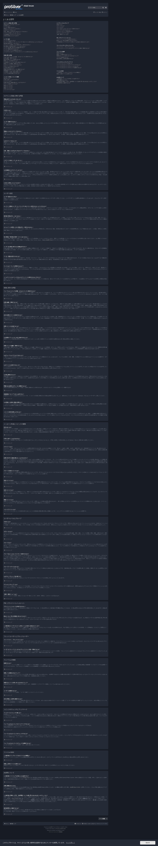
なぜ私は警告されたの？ (9, 67)
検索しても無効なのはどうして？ (64, 54)
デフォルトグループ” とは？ (63, 32)
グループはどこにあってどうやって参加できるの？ (68, 28)
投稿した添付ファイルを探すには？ (65, 73)
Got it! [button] (148, 842)
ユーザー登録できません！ (10, 27)
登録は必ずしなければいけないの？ (12, 24)
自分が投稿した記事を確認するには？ (65, 58)
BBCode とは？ (7, 78)
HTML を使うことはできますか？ (11, 79)
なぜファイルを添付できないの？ (11, 66)
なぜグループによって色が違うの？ (65, 31)
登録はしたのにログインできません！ (12, 28)
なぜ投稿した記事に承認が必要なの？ (12, 72)
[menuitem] (15, 12)
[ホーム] (13, 6)
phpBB (50, 826)
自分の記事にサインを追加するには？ (12, 59)
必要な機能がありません (62, 80)
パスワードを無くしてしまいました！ (12, 32)
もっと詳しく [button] (70, 842)
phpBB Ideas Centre (75, 787)
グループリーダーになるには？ (64, 30)
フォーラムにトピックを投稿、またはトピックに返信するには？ (18, 56)
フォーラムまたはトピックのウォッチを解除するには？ (69, 67)
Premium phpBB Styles (61, 828)
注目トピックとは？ (8, 86)
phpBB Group (49, 240)
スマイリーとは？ (8, 81)
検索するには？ (60, 52)
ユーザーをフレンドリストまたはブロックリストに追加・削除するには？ (73, 48)
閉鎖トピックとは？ (8, 88)
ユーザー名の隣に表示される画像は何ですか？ (14, 47)
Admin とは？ (60, 24)
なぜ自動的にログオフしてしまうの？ (12, 34)
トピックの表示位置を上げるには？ (12, 73)
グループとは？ (60, 27)
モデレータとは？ (61, 25)
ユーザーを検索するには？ (63, 57)
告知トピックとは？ (8, 85)
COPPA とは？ (7, 25)
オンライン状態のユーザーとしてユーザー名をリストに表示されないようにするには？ (23, 41)
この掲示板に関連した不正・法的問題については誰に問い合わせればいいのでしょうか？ (77, 81)
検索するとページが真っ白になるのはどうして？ (68, 55)
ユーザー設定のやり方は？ (10, 40)
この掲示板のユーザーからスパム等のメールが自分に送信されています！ (73, 41)
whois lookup (15, 798)
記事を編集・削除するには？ (10, 58)
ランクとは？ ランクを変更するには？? (13, 50)
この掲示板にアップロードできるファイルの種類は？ (69, 72)
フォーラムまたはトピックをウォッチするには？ (68, 66)
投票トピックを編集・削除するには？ (12, 63)
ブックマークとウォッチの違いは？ (65, 63)
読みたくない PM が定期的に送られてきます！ (67, 40)
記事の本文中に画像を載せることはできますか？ (15, 82)
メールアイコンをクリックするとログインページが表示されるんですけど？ (21, 51)
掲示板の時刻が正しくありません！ (12, 43)
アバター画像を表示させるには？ (11, 48)
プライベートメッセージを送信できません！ (67, 39)
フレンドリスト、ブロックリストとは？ (66, 46)
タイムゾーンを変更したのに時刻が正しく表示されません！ (17, 44)
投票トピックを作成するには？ (11, 60)
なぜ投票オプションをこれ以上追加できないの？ (15, 62)
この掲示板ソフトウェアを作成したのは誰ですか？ (68, 78)
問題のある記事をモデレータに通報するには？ (14, 69)
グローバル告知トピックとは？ (11, 83)
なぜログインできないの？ (10, 30)
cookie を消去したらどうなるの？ (11, 35)
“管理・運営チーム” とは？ (63, 34)
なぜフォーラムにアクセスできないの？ (13, 65)
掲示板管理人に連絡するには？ (64, 82)
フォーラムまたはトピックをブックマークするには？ (69, 64)
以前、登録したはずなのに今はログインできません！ (16, 31)
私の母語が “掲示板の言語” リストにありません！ (15, 46)
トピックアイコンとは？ (9, 89)
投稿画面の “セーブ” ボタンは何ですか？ (13, 70)
